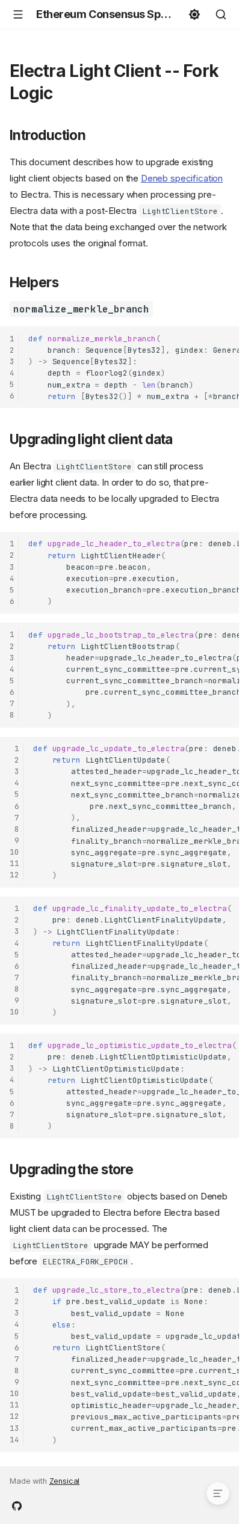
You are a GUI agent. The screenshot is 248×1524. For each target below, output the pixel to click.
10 (14, 852)
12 (14, 875)
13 (14, 1428)
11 (14, 863)
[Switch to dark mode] (194, 14)
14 (14, 1439)
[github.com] (16, 1504)
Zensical (64, 1481)
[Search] (221, 14)
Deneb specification (182, 178)
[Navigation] (18, 14)
